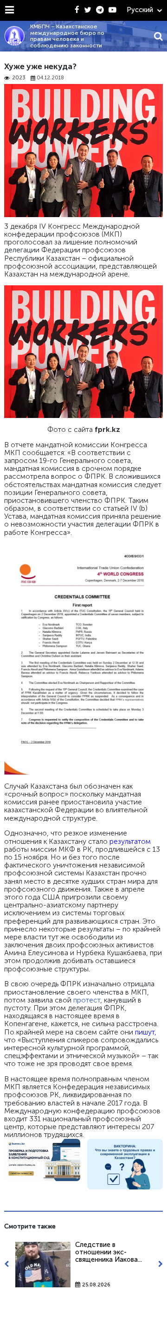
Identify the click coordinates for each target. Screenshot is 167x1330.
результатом (130, 841)
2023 (19, 78)
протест (86, 1000)
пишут (144, 1032)
